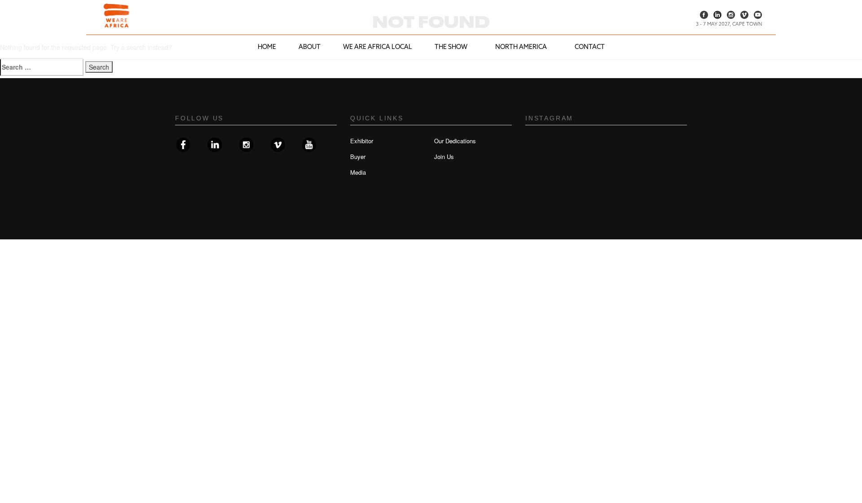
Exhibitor (361, 141)
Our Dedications (455, 141)
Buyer (357, 156)
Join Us (444, 156)
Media (358, 172)
